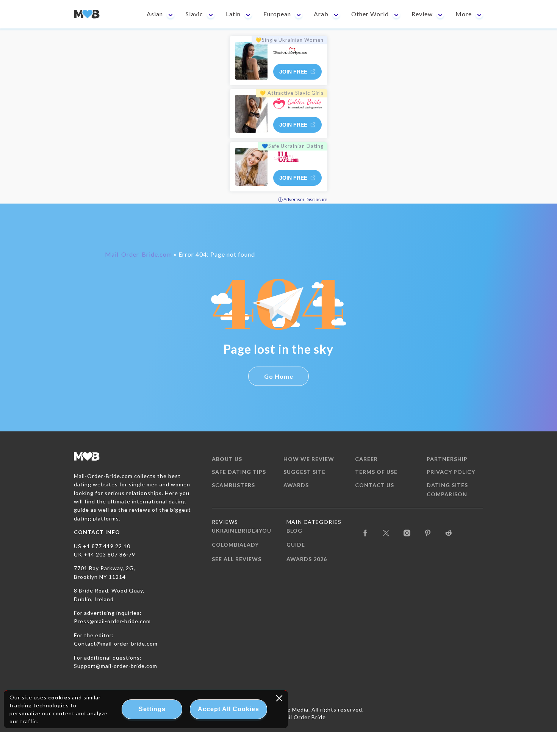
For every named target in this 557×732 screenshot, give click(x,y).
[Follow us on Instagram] (407, 532)
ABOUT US (227, 459)
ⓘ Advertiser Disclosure (302, 199)
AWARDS (296, 485)
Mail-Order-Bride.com (138, 254)
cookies (59, 697)
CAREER (366, 459)
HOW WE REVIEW (308, 459)
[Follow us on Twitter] (386, 532)
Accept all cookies (228, 709)
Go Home (278, 376)
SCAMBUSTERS (233, 485)
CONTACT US (374, 485)
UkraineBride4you (241, 530)
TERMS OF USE (376, 472)
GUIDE (295, 544)
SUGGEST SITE (304, 472)
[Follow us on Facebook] (365, 532)
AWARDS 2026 (306, 559)
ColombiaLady (235, 544)
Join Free (293, 72)
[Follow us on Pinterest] (428, 532)
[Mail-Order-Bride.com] (87, 14)
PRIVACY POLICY (451, 472)
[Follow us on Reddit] (448, 532)
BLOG (294, 530)
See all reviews (236, 559)
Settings (152, 709)
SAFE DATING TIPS (239, 472)
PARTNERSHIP (447, 459)
